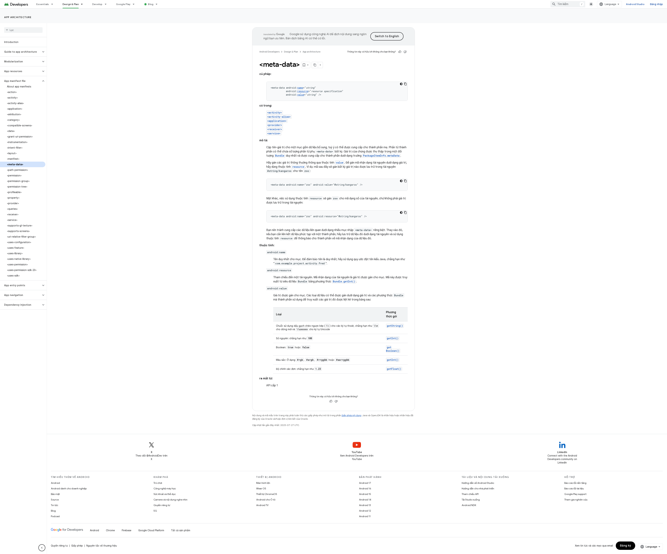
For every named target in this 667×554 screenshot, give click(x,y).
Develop (97, 4)
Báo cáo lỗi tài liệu (574, 488)
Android (55, 482)
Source (55, 499)
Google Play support (575, 494)
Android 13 (365, 505)
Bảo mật (55, 494)
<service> (274, 133)
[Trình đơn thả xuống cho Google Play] (135, 4)
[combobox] (567, 4)
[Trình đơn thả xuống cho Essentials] (53, 4)
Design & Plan (71, 4)
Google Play (123, 4)
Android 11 (365, 516)
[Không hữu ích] (405, 51)
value (300, 94)
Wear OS (261, 488)
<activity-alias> (279, 116)
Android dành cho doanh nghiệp (69, 488)
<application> (277, 121)
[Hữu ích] (399, 51)
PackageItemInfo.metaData (381, 155)
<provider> (274, 125)
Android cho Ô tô (265, 499)
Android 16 (365, 488)
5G (155, 510)
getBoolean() (392, 349)
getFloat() (394, 368)
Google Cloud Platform (151, 530)
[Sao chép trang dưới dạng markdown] (315, 65)
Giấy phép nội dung (351, 415)
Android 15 (365, 494)
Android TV (262, 505)
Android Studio (635, 4)
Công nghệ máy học (165, 488)
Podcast (55, 516)
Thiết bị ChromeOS (266, 494)
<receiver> (274, 129)
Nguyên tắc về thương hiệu (101, 545)
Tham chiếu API (470, 494)
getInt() (392, 338)
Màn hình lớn (263, 482)
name (300, 87)
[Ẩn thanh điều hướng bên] (41, 547)
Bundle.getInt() (344, 281)
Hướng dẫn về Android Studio (478, 482)
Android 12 (365, 510)
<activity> (274, 112)
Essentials (42, 4)
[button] (20, 52)
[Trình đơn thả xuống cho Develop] (107, 4)
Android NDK (469, 505)
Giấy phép (77, 545)
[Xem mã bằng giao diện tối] (401, 84)
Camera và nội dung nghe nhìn (170, 499)
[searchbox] (23, 30)
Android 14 (365, 499)
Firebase (126, 530)
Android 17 (365, 482)
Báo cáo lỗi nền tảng (575, 482)
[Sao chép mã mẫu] (405, 84)
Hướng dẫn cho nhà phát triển (478, 488)
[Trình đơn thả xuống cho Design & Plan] (83, 4)
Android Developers (269, 51)
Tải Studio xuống (471, 499)
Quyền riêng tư (162, 505)
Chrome (110, 530)
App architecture (17, 17)
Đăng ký (625, 545)
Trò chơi (158, 482)
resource (302, 91)
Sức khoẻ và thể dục (165, 494)
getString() (395, 325)
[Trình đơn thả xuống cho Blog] (158, 4)
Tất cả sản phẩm (180, 530)
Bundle (279, 155)
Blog (150, 4)
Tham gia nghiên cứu (575, 499)
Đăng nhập (656, 4)
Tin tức (54, 505)
